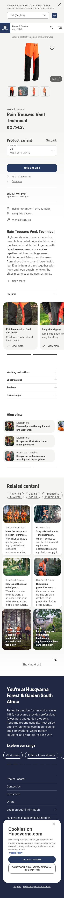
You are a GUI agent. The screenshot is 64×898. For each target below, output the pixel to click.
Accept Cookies (32, 859)
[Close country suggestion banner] (59, 4)
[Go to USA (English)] (54, 15)
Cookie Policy (16, 853)
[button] (52, 48)
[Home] (5, 28)
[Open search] (52, 28)
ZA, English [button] (17, 29)
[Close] (53, 824)
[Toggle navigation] (60, 28)
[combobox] (32, 150)
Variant (13, 145)
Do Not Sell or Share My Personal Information (32, 868)
